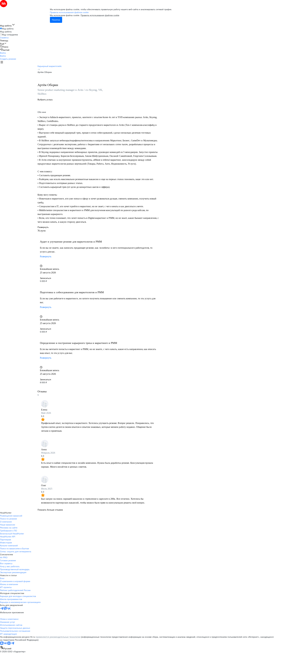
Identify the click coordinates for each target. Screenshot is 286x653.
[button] (3, 53)
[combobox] (5, 648)
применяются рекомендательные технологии (58, 637)
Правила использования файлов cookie (100, 15)
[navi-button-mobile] (2, 62)
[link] (4, 46)
